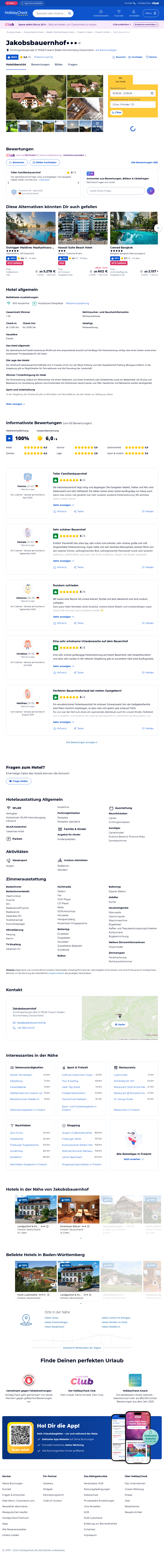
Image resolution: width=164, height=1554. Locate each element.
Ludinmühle (120, 1075)
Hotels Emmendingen (56, 1322)
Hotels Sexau (51, 1317)
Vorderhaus (16, 1151)
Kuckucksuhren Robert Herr (77, 1145)
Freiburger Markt (71, 1138)
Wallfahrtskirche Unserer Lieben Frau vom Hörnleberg (26, 1093)
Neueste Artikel (133, 1512)
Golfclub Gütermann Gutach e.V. (78, 1075)
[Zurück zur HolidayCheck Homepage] (16, 13)
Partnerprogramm (53, 1495)
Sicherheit (89, 1529)
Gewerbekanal (18, 1087)
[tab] (120, 79)
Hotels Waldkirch (111, 1326)
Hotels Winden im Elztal (114, 1322)
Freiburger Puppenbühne (24, 1145)
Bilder (59, 64)
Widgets (48, 1489)
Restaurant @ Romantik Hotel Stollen (130, 1093)
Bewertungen (40, 64)
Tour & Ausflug (70, 1081)
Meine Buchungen (12, 1483)
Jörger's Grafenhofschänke (77, 1132)
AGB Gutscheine (93, 1517)
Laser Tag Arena (71, 1087)
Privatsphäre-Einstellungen (99, 1500)
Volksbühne (16, 1138)
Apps (5, 1523)
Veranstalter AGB (93, 1483)
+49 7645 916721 (26, 1027)
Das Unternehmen (135, 1483)
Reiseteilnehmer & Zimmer (125, 99)
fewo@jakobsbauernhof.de (31, 1022)
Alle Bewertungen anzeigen (81, 742)
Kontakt (129, 3)
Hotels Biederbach (54, 1326)
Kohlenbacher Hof (124, 1081)
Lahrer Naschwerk (72, 1157)
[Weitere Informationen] (36, 271)
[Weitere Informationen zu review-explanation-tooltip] (51, 57)
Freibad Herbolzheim (74, 1093)
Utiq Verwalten (92, 1506)
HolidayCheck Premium (15, 1517)
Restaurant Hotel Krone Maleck (130, 1087)
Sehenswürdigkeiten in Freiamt (27, 1109)
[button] (36, 97)
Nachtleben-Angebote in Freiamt (28, 1164)
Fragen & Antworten (13, 1495)
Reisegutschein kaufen (15, 1512)
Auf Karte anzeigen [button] (106, 50)
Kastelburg (16, 1081)
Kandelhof (15, 1157)
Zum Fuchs (16, 1132)
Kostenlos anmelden (145, 24)
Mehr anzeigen (14, 403)
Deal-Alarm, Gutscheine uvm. (18, 1500)
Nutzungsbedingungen (97, 1489)
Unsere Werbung (134, 1489)
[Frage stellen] (151, 191)
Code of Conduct (52, 1500)
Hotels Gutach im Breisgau (116, 1317)
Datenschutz (91, 1495)
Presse (128, 1495)
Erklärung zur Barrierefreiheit (100, 1523)
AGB (86, 1512)
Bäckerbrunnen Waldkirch (24, 1099)
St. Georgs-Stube (123, 1099)
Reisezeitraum (118, 88)
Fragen (72, 64)
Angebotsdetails (56, 973)
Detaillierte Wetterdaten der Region (82, 1347)
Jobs (127, 1500)
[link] (101, 13)
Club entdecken (121, 24)
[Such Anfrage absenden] (70, 13)
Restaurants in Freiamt (127, 1109)
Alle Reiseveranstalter (14, 1529)
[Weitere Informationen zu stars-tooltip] (79, 43)
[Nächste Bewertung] (78, 183)
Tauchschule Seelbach (74, 1099)
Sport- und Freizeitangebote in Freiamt (79, 1108)
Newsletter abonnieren (15, 1506)
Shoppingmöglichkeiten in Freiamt (82, 1164)
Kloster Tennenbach (21, 1075)
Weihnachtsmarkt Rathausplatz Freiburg (78, 1151)
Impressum (90, 1535)
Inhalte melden (10, 1535)
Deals (10, 3)
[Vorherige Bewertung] (8, 183)
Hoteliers (48, 1483)
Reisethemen (132, 1506)
